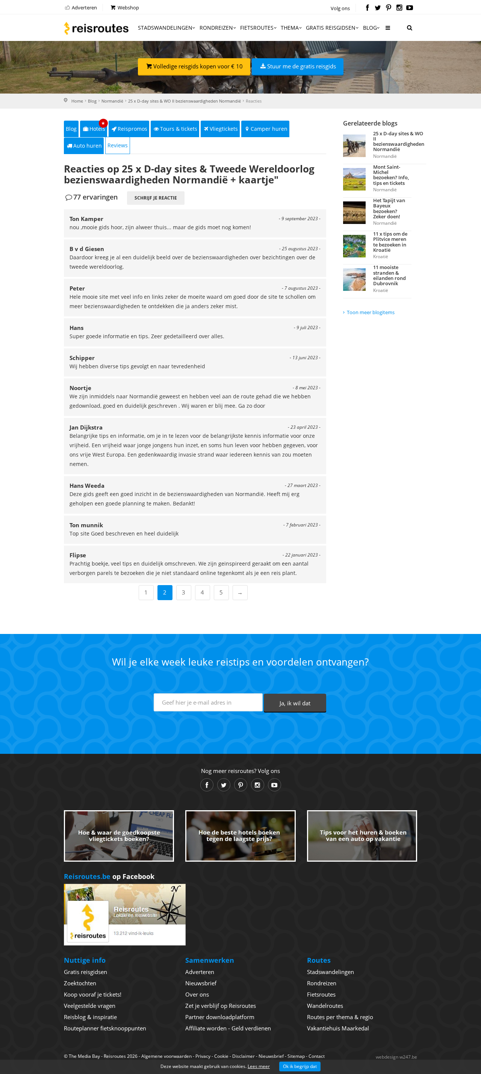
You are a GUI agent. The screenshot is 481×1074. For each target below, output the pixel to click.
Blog (370, 27)
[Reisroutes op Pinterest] (388, 8)
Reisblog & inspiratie (90, 1017)
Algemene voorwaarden (166, 1056)
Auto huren (87, 145)
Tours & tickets (178, 128)
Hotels (97, 126)
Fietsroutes (257, 27)
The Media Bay (84, 1056)
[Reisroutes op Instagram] (399, 8)
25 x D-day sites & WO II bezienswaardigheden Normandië (184, 101)
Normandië (112, 101)
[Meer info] (387, 30)
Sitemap (296, 1056)
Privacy (202, 1056)
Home (77, 101)
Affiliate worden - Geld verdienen (228, 1028)
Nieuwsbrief (200, 983)
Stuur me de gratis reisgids (301, 66)
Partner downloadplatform (219, 1017)
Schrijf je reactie (156, 198)
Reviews (117, 145)
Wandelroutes (325, 1005)
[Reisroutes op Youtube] (409, 8)
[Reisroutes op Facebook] (367, 8)
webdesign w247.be (396, 1057)
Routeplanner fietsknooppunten (105, 1028)
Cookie (221, 1056)
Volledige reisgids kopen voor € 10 (198, 66)
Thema (290, 27)
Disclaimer (243, 1056)
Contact (317, 1056)
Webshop (127, 7)
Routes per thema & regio (340, 1017)
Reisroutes (96, 28)
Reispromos (132, 128)
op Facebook (109, 876)
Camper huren (269, 128)
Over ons (197, 994)
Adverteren (84, 7)
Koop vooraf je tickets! (92, 994)
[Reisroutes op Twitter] (378, 8)
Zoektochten (80, 983)
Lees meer (259, 1066)
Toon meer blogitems (371, 312)
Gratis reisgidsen (330, 27)
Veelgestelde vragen (89, 1005)
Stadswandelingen (165, 27)
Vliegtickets (224, 128)
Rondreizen (216, 27)
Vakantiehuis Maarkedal (338, 1028)
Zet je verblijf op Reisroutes (220, 1005)
